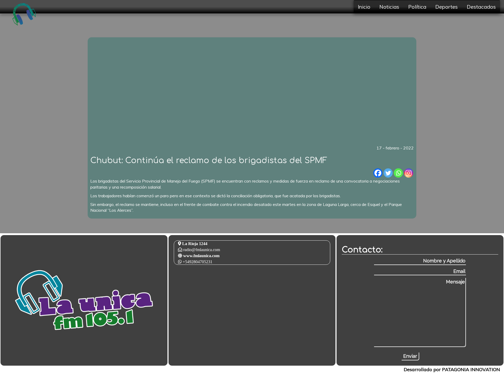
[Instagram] (408, 173)
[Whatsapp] (398, 173)
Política (417, 6)
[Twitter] (388, 173)
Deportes (446, 6)
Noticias (389, 6)
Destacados (481, 6)
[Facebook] (377, 173)
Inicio (364, 6)
